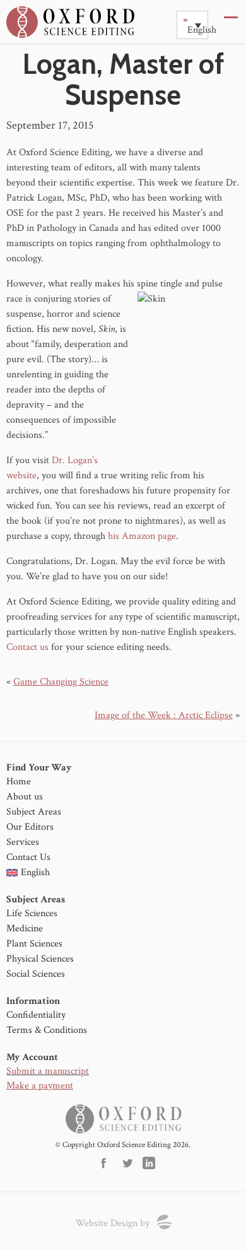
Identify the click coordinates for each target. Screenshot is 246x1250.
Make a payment (39, 1085)
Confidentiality (36, 1015)
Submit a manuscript (47, 1071)
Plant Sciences (34, 943)
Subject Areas (33, 811)
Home (18, 781)
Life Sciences (31, 913)
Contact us (27, 647)
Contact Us (28, 857)
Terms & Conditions (46, 1030)
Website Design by (112, 1223)
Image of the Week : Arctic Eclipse (164, 715)
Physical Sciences (40, 958)
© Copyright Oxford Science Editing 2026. (123, 1145)
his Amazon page (142, 536)
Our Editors (30, 827)
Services (22, 842)
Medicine (24, 928)
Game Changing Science (60, 681)
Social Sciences (35, 974)
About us (24, 796)
